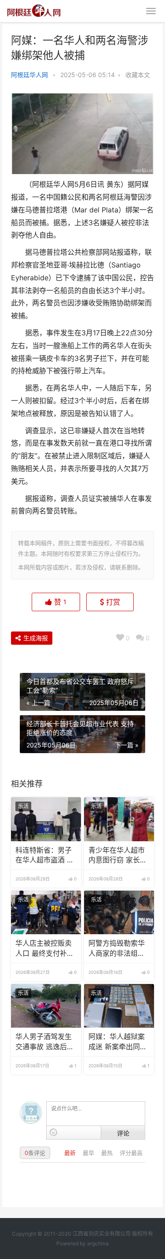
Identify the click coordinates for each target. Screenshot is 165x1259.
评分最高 (131, 1152)
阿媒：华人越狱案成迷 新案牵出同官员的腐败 (117, 1042)
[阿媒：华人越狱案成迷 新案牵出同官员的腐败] (119, 1006)
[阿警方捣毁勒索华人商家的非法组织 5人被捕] (119, 913)
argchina (98, 1243)
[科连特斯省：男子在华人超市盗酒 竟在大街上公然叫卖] (46, 819)
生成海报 (35, 638)
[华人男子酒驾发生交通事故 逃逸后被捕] (46, 1006)
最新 (70, 1152)
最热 (107, 1152)
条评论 (35, 1152)
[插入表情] (53, 1132)
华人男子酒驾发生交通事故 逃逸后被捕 (44, 1042)
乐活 (23, 806)
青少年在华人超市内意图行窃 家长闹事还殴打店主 (117, 855)
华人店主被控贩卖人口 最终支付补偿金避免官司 (44, 948)
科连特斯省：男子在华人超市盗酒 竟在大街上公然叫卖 (44, 855)
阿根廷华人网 (29, 74)
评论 (123, 1133)
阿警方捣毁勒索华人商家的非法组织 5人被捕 (116, 948)
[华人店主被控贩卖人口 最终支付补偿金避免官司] (46, 913)
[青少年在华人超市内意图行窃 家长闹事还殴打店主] (119, 819)
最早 (89, 1152)
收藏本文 (137, 74)
